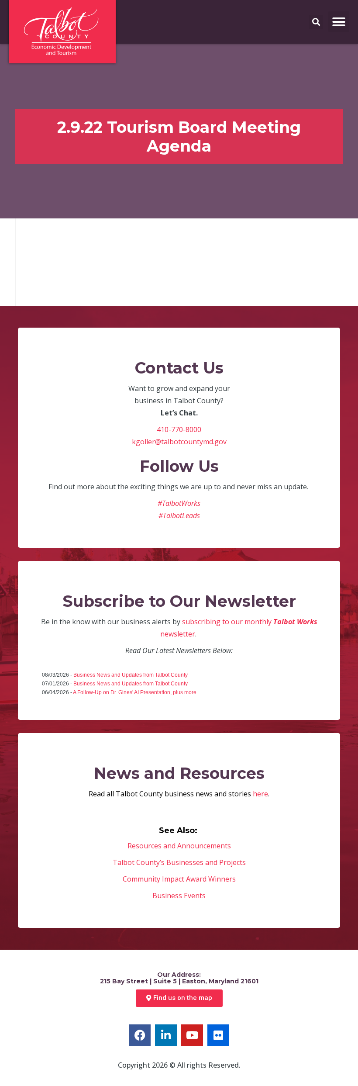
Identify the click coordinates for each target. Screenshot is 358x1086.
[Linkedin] (166, 1035)
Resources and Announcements (179, 846)
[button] (338, 21)
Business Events (179, 895)
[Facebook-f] (140, 1035)
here (260, 794)
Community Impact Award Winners (179, 879)
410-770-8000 (179, 429)
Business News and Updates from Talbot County (130, 675)
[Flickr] (218, 1035)
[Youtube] (192, 1035)
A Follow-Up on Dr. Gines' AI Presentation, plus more (134, 692)
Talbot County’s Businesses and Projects (179, 862)
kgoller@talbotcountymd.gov (179, 441)
